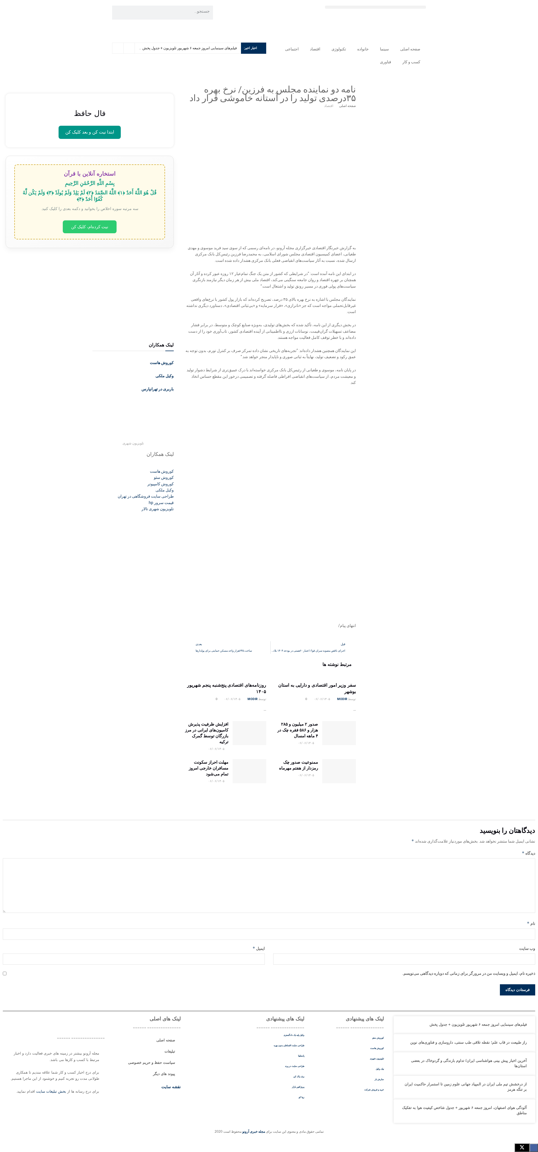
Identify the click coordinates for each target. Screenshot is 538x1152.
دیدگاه (528, 853)
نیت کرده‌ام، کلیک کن (89, 226)
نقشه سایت (170, 1087)
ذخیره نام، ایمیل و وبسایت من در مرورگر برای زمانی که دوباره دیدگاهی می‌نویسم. (468, 973)
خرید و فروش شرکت (374, 1089)
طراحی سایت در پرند (294, 1066)
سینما (384, 49)
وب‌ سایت (527, 948)
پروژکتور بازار (298, 1087)
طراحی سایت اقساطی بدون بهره (289, 1045)
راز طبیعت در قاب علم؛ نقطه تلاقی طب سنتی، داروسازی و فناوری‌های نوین (468, 1042)
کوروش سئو (378, 1038)
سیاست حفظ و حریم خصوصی (151, 1062)
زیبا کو (301, 1097)
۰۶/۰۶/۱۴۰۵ (322, 699)
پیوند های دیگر (164, 1074)
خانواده (363, 49)
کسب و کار (411, 62)
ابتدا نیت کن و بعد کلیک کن (89, 132)
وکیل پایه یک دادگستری (294, 1035)
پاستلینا (301, 1056)
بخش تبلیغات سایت (51, 1091)
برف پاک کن (298, 1076)
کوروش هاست (162, 362)
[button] (375, 7)
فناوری (385, 62)
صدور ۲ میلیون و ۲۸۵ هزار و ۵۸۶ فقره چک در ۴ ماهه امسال (297, 729)
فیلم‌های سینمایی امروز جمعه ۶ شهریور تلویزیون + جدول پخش (189, 48)
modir (342, 699)
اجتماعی (292, 49)
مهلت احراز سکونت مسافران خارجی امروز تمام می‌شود (208, 767)
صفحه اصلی (410, 49)
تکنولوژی (338, 49)
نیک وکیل (380, 1069)
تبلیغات (169, 1051)
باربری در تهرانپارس (158, 389)
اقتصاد (315, 49)
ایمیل (258, 948)
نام (531, 923)
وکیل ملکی (165, 376)
